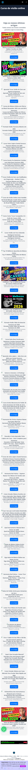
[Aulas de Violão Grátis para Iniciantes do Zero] (14, 593)
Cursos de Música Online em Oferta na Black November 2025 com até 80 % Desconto (14, 113)
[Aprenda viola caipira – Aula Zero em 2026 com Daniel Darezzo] (14, 358)
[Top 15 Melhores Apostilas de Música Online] (14, 253)
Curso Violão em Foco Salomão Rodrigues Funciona (14, 237)
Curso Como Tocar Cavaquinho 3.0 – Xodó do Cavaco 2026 (14, 220)
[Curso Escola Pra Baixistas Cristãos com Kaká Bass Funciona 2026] (14, 162)
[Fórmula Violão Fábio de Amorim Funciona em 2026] (14, 325)
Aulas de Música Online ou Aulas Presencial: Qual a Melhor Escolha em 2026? (14, 724)
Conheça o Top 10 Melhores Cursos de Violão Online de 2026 (14, 310)
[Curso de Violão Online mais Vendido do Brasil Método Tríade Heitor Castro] (14, 200)
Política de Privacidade (8, 759)
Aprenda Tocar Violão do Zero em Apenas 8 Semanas (14, 94)
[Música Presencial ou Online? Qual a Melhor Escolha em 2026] (14, 46)
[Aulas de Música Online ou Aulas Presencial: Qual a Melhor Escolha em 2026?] (14, 721)
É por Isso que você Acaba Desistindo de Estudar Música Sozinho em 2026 (14, 515)
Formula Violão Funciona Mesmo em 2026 (14, 131)
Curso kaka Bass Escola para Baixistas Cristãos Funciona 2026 (14, 343)
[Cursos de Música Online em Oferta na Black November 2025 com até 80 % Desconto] (14, 110)
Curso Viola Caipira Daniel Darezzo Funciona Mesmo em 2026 (14, 148)
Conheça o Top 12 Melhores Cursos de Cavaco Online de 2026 (14, 282)
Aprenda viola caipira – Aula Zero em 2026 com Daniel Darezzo (14, 360)
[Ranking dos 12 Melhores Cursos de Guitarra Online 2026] (14, 75)
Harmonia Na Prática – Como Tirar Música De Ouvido (14, 578)
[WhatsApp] (3, 729)
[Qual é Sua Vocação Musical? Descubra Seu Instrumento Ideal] (14, 656)
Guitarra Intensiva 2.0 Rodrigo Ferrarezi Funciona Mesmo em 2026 (14, 377)
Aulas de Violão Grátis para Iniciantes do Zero (14, 595)
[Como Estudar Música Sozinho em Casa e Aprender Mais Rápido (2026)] (14, 496)
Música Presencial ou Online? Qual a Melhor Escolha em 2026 (14, 48)
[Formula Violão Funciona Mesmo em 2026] (14, 129)
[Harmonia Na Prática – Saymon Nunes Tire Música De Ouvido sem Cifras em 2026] (14, 478)
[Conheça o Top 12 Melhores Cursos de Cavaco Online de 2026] (14, 280)
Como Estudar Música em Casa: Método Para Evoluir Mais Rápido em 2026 (14, 678)
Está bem (23, 766)
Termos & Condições (20, 759)
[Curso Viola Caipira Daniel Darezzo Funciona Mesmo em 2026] (14, 146)
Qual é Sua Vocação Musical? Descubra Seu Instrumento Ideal (14, 658)
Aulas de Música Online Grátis (14, 546)
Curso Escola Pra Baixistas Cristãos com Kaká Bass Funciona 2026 (14, 164)
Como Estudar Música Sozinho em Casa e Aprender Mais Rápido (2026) (14, 498)
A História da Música (14, 626)
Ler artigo (14, 57)
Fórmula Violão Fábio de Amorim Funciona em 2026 (14, 327)
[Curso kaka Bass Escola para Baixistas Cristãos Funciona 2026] (14, 341)
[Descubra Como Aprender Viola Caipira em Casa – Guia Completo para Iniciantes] (14, 440)
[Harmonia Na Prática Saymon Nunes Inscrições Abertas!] (14, 421)
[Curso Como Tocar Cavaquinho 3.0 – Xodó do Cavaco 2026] (14, 218)
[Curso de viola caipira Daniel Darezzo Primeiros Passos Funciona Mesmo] (14, 459)
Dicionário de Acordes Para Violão (14, 391)
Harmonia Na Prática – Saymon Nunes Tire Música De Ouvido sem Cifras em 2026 (14, 481)
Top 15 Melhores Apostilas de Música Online (14, 255)
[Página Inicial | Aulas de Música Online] (2, 2)
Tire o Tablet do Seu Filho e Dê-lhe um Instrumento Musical (14, 642)
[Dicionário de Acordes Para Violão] (14, 390)
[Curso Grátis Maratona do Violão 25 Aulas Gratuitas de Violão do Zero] (14, 405)
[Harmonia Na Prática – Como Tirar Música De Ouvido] (14, 576)
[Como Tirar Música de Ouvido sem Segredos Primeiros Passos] (14, 610)
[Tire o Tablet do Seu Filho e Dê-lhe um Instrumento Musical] (14, 640)
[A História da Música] (14, 624)
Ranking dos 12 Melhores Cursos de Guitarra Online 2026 (14, 77)
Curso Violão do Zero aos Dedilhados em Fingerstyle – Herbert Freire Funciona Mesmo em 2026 (14, 184)
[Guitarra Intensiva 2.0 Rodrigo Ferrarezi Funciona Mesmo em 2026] (14, 375)
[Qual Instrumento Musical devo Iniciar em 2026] (14, 530)
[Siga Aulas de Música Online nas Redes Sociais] (14, 559)
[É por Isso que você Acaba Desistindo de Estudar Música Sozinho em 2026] (14, 513)
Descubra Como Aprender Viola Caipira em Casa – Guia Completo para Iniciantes (14, 443)
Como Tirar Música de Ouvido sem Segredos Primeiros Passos (14, 612)
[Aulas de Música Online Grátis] (14, 544)
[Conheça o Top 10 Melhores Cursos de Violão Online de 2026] (14, 308)
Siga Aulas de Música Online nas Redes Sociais (14, 562)
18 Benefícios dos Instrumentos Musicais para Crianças (14, 696)
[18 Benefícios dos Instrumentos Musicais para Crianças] (14, 694)
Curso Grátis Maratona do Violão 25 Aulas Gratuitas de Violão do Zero (14, 407)
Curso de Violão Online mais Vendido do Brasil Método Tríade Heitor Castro (14, 202)
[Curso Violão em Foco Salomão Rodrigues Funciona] (14, 235)
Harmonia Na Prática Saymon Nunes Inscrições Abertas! (14, 424)
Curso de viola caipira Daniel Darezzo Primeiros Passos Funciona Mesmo (14, 461)
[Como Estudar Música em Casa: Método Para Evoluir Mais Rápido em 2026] (14, 675)
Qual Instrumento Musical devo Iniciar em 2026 (14, 532)
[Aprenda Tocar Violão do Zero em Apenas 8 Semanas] (14, 91)
